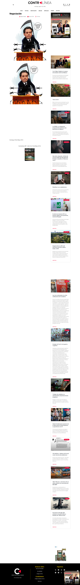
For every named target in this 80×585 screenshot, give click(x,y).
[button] (77, 571)
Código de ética (40, 573)
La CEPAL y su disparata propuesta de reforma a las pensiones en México (59, 128)
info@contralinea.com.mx (39, 578)
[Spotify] (55, 572)
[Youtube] (69, 4)
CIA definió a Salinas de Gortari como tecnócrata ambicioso (61, 454)
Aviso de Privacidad (39, 568)
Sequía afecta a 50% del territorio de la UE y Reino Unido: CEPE (59, 247)
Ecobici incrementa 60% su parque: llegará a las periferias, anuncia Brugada (60, 215)
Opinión (52, 10)
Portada (26, 10)
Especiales (46, 10)
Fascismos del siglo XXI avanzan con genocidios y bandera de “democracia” (59, 514)
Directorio (40, 581)
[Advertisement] (30, 174)
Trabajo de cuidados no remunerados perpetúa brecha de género (60, 396)
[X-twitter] (66, 4)
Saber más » (55, 138)
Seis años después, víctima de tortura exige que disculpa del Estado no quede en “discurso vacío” (60, 158)
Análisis (40, 10)
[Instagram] (61, 570)
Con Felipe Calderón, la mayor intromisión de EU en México (60, 72)
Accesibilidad (39, 571)
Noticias (58, 10)
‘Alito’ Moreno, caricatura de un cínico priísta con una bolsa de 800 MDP (61, 483)
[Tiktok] (67, 4)
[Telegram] (58, 572)
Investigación (33, 10)
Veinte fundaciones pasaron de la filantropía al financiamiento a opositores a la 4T (61, 425)
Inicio (21, 10)
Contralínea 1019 (68, 580)
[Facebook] (64, 4)
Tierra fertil (55, 99)
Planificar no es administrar (60, 187)
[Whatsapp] (61, 572)
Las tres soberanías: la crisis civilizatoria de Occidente (60, 296)
